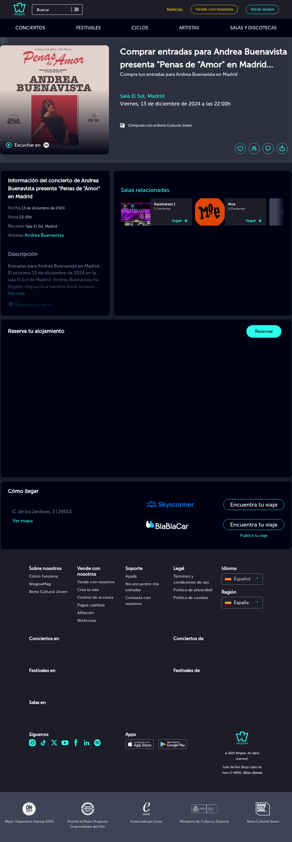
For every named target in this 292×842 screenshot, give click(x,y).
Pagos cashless (91, 605)
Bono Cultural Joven (48, 591)
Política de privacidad (192, 590)
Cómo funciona (43, 576)
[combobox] (242, 579)
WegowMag (40, 584)
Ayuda (131, 576)
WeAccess (86, 620)
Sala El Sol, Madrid (142, 96)
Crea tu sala (88, 589)
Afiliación (85, 612)
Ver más (16, 293)
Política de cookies (190, 597)
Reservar (264, 331)
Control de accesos (95, 597)
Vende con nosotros (96, 582)
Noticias (175, 9)
